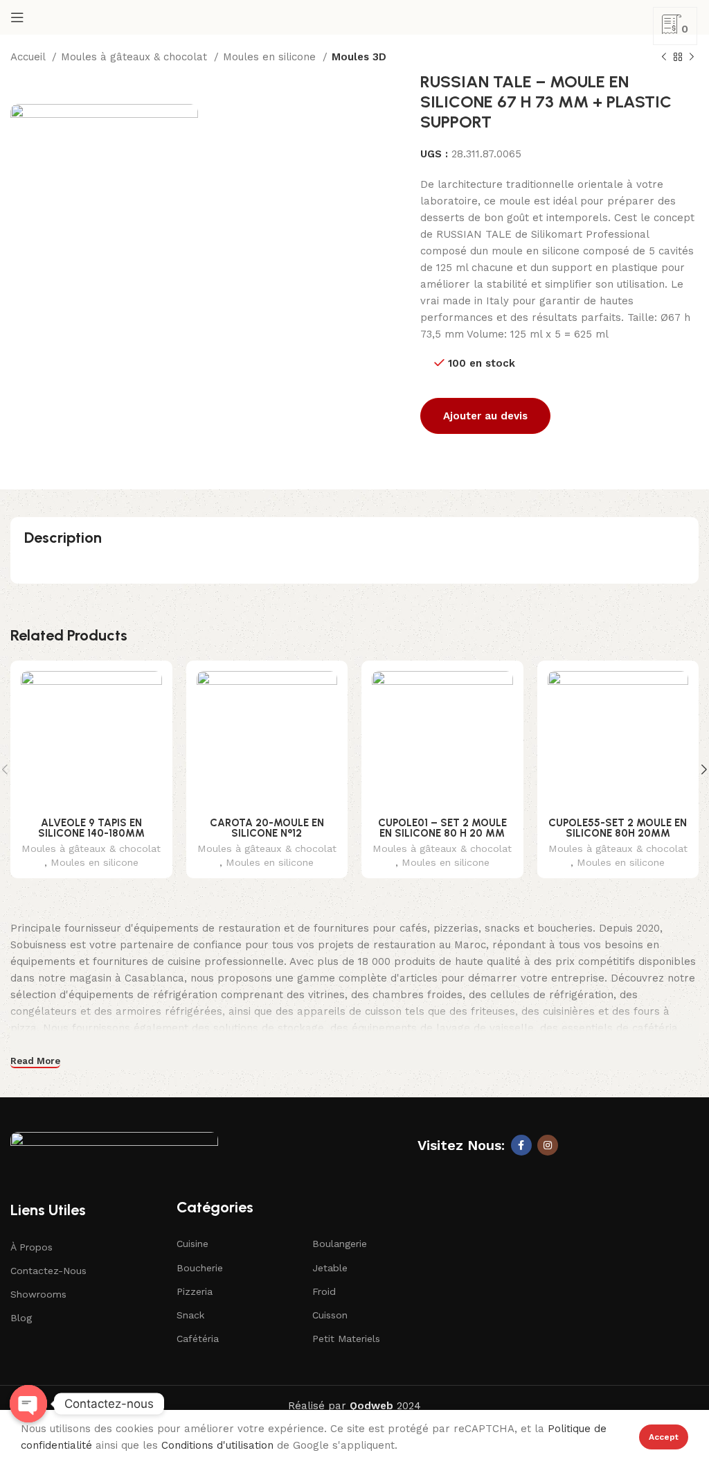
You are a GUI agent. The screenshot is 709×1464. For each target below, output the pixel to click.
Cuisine (192, 1243)
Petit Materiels (346, 1338)
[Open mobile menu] (17, 17)
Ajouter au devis (485, 416)
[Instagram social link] (547, 1145)
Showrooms (38, 1294)
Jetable (330, 1267)
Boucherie (200, 1267)
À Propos (31, 1247)
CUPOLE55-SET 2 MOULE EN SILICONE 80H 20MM (617, 828)
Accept (664, 1437)
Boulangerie (339, 1243)
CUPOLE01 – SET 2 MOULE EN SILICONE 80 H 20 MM (442, 828)
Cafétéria (198, 1338)
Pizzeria (195, 1291)
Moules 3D (359, 57)
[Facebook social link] (521, 1145)
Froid (324, 1291)
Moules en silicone (271, 57)
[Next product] (692, 57)
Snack (190, 1315)
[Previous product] (664, 57)
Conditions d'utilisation (217, 1445)
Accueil (29, 57)
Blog (21, 1317)
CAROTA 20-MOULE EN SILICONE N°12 (267, 828)
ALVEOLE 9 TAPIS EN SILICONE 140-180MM (91, 828)
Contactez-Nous (48, 1270)
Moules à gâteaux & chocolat (135, 57)
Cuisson (330, 1315)
